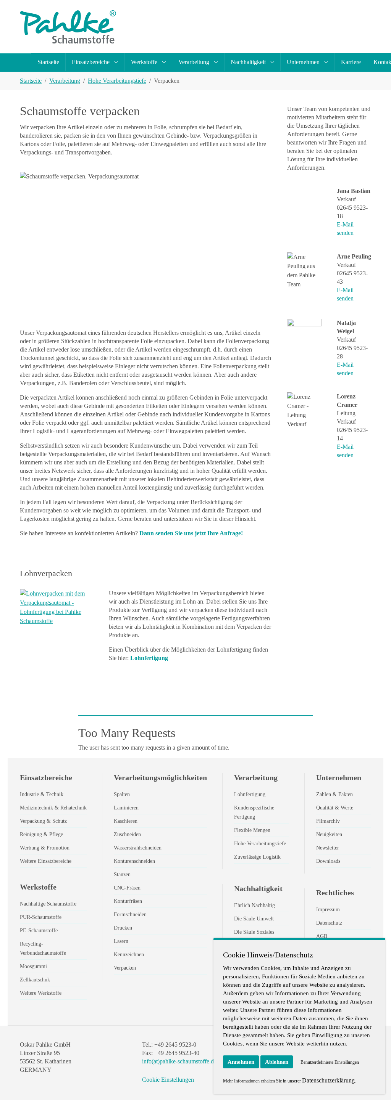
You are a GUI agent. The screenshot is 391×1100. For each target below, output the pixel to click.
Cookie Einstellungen (168, 1079)
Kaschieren (125, 821)
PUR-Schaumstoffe (40, 917)
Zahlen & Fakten (334, 794)
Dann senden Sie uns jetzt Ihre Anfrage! (191, 533)
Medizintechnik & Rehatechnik (53, 808)
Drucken (123, 928)
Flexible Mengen (252, 830)
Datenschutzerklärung (328, 1080)
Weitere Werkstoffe (40, 993)
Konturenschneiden (134, 861)
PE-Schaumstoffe (39, 930)
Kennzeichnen (129, 954)
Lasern (121, 941)
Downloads (328, 861)
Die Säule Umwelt (254, 919)
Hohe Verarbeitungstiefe (260, 843)
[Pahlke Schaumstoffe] (68, 26)
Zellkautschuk (35, 980)
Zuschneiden (127, 834)
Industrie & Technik (41, 794)
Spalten (122, 794)
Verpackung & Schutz (43, 821)
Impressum (328, 909)
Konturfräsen (128, 901)
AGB (321, 936)
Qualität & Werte (334, 808)
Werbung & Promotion (44, 848)
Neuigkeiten (329, 834)
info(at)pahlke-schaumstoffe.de (179, 1061)
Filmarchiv (328, 821)
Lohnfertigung (149, 658)
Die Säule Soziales (254, 932)
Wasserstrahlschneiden (138, 848)
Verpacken (125, 968)
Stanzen (122, 874)
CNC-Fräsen (127, 888)
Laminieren (126, 808)
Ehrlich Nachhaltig (254, 905)
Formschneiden (130, 914)
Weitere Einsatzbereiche (45, 861)
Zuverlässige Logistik (257, 857)
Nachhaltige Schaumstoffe (48, 904)
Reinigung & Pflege (41, 834)
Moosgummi (33, 966)
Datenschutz (329, 923)
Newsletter (327, 848)
